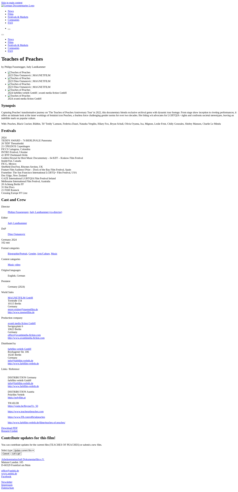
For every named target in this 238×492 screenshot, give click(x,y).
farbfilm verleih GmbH (19, 349)
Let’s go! (16, 453)
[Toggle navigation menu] (9, 29)
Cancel (6, 453)
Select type (6, 450)
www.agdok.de (9, 473)
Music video (14, 264)
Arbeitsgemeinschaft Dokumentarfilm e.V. (22, 459)
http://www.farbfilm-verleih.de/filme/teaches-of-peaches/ (36, 422)
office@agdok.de (10, 470)
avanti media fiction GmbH (22, 323)
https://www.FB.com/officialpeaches (26, 417)
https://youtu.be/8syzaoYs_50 (23, 406)
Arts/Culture (43, 253)
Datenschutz (7, 487)
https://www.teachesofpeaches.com (26, 411)
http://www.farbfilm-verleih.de (23, 363)
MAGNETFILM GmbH (20, 297)
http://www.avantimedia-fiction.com (26, 338)
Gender (32, 253)
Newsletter (6, 482)
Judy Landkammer (17, 223)
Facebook (6, 476)
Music (54, 253)
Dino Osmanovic (16, 234)
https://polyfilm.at (17, 397)
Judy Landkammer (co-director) (46, 212)
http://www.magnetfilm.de (21, 312)
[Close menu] (2, 34)
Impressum (6, 485)
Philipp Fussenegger (18, 212)
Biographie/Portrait (17, 253)
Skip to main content (11, 2)
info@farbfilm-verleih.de (20, 360)
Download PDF (9, 428)
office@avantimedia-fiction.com (24, 335)
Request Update (9, 431)
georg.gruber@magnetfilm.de (23, 309)
